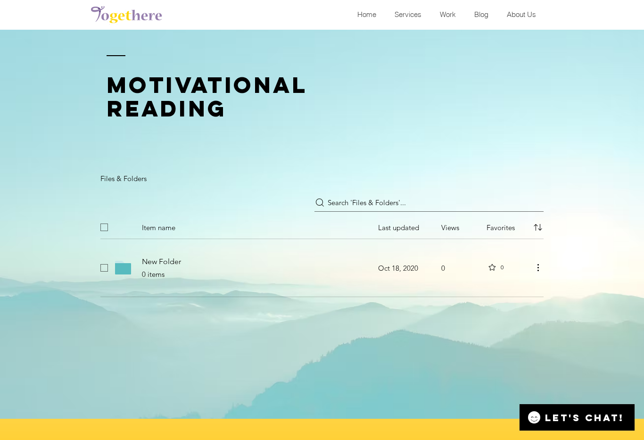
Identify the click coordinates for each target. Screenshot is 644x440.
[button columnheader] (538, 227)
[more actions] (538, 267)
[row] (322, 225)
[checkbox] (104, 227)
